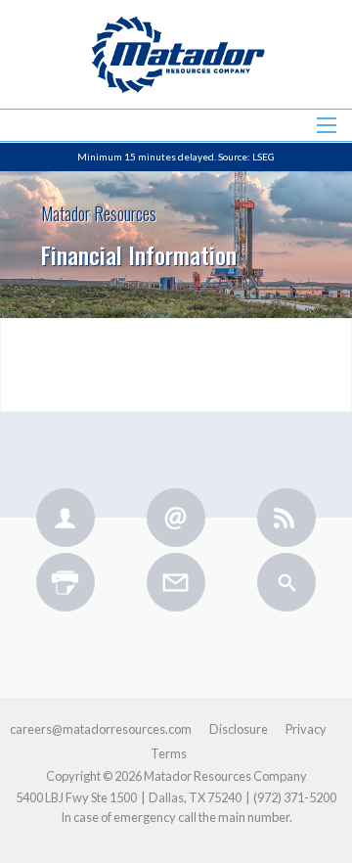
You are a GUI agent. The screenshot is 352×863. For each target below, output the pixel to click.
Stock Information (176, 172)
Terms (169, 754)
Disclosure (238, 729)
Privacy (306, 729)
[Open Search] (326, 125)
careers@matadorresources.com (101, 729)
